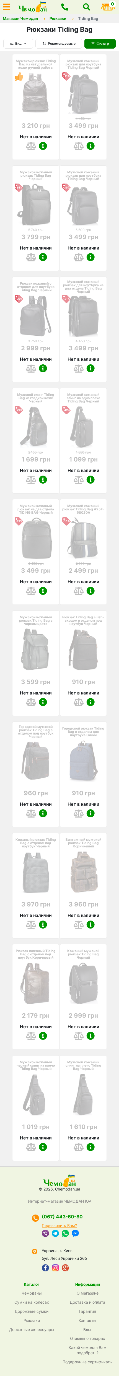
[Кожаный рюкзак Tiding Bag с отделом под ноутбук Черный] (36, 872)
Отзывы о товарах (87, 1338)
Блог (87, 1329)
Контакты (87, 1320)
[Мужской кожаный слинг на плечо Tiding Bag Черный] (83, 1094)
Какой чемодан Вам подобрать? (88, 1350)
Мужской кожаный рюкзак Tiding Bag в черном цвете (36, 620)
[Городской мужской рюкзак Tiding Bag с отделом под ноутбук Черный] (36, 761)
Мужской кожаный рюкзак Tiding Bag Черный (36, 176)
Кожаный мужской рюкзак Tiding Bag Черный (83, 954)
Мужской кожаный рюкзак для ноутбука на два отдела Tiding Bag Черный (83, 286)
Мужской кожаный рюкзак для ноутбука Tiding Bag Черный (83, 64)
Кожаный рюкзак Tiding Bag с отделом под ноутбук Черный (35, 843)
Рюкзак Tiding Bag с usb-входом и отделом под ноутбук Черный (83, 620)
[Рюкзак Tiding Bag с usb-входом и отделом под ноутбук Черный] (83, 649)
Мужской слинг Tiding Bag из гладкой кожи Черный (35, 398)
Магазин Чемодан (20, 18)
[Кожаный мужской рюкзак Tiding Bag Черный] (83, 983)
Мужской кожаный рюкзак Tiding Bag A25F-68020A (83, 509)
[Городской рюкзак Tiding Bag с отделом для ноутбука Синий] (83, 761)
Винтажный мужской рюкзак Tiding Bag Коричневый (83, 843)
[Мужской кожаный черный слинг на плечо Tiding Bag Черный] (36, 1094)
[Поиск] (86, 6)
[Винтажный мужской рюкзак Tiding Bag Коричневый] (83, 872)
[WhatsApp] (65, 1233)
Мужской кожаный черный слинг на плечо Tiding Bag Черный (36, 1065)
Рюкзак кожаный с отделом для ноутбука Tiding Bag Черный (36, 287)
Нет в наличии (36, 136)
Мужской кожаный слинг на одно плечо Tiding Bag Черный (83, 398)
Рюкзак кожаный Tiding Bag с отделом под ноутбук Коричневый (36, 954)
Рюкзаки (58, 18)
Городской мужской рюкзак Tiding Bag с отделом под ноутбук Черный (35, 731)
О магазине (88, 1293)
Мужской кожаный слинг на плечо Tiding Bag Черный (83, 1065)
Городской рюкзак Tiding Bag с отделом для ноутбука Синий (83, 732)
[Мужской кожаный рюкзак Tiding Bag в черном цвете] (36, 649)
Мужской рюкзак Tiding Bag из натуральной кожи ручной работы (36, 64)
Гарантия (87, 1311)
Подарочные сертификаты (88, 1361)
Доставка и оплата (87, 1302)
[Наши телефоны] (64, 6)
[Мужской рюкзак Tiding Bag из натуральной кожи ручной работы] (36, 93)
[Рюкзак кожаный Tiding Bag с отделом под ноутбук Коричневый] (36, 983)
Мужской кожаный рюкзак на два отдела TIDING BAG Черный (35, 509)
